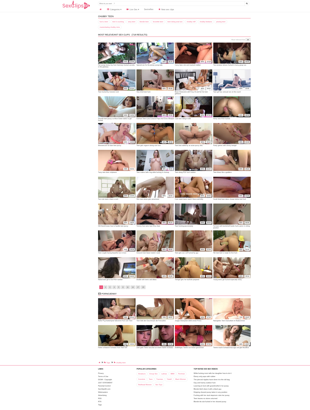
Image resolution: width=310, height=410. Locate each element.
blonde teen (144, 22)
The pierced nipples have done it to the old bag (212, 379)
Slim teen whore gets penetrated (147, 199)
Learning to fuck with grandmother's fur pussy (211, 386)
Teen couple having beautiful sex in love (112, 253)
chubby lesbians (206, 22)
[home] (99, 362)
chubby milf (191, 22)
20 (143, 287)
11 (127, 287)
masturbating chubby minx (110, 27)
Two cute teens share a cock (108, 199)
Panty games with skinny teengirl (224, 145)
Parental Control (104, 386)
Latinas (164, 374)
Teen (151, 379)
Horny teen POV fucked (221, 118)
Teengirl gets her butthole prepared (187, 279)
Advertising (102, 395)
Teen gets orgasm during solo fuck (148, 145)
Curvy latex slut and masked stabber (188, 65)
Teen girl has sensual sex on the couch (227, 92)
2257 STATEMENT (105, 383)
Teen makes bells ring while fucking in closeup (152, 172)
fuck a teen (104, 22)
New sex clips (167, 9)
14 (133, 287)
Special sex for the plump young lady (149, 65)
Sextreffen (148, 9)
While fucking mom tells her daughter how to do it (212, 373)
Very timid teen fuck (143, 92)
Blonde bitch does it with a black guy (207, 389)
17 (138, 287)
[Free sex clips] (76, 9)
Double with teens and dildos (146, 279)
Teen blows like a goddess (222, 172)
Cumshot (141, 379)
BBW (172, 374)
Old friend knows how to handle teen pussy (113, 226)
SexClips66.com (104, 389)
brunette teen (158, 22)
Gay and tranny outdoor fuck (205, 383)
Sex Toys (158, 385)
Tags (100, 405)
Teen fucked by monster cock (108, 92)
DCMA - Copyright (105, 379)
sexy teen (131, 22)
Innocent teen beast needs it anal (148, 253)
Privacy (101, 373)
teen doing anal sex (174, 22)
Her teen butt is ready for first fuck (225, 253)
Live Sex (133, 9)
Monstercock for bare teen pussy (109, 145)
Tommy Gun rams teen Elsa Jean (148, 226)
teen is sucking (118, 22)
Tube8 (169, 379)
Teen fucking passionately (184, 226)
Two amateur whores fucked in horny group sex (229, 65)
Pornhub (181, 374)
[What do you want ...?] (247, 3)
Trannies (159, 379)
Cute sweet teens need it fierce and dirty (189, 199)
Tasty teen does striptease (107, 172)
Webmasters (103, 392)
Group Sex (153, 374)
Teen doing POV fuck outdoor (185, 172)
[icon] (100, 9)
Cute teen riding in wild (183, 118)
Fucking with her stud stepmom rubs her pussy (211, 395)
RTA (99, 402)
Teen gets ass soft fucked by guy (186, 253)
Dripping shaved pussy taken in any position (210, 392)
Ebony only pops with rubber (204, 376)
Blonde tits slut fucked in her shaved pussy (210, 402)
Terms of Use (103, 376)
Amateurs (142, 374)
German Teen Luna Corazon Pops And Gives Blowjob (155, 118)
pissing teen (220, 22)
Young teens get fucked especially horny (227, 279)
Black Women (180, 379)
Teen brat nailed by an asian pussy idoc (189, 145)
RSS (99, 398)
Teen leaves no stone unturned (205, 398)
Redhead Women (145, 385)
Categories (114, 9)
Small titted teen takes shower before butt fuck (229, 199)
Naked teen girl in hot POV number (110, 279)
